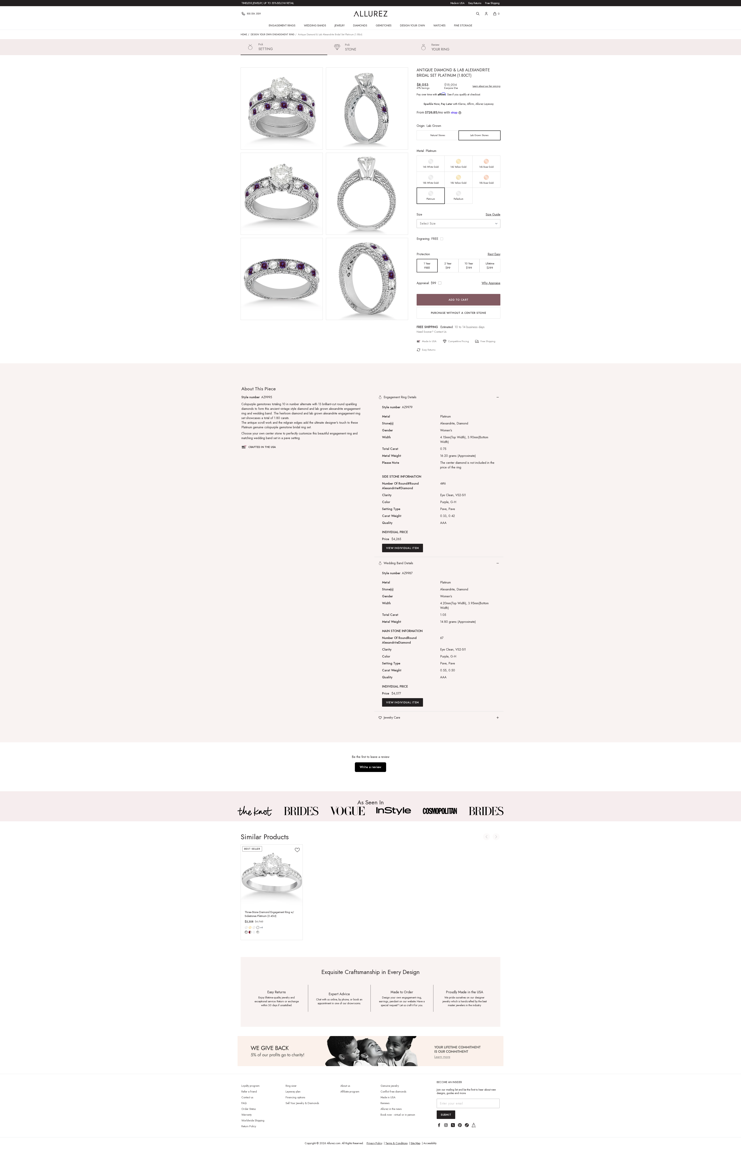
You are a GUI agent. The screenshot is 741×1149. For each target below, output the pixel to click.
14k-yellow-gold (250, 927)
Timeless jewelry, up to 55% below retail (267, 3)
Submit (446, 1115)
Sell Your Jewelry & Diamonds (302, 1103)
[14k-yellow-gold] (250, 927)
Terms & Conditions (396, 1143)
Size (419, 214)
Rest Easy (494, 254)
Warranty (246, 1115)
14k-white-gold (246, 927)
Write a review (370, 767)
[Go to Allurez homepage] (370, 14)
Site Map (415, 1143)
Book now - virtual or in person (398, 1115)
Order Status (248, 1109)
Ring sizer (291, 1086)
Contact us (247, 1097)
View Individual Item (402, 548)
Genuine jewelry (390, 1086)
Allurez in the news (391, 1109)
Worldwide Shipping (252, 1120)
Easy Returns (474, 3)
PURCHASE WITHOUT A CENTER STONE (458, 313)
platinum (257, 927)
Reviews (385, 1103)
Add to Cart (459, 300)
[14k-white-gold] (246, 927)
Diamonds (360, 25)
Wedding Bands (315, 25)
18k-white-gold (253, 927)
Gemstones (384, 25)
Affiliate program (349, 1091)
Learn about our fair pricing (486, 86)
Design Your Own (412, 25)
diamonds (246, 932)
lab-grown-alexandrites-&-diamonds (253, 932)
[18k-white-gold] (253, 927)
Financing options (295, 1097)
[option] (438, 135)
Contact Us (440, 332)
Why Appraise (491, 283)
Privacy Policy (374, 1143)
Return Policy (248, 1126)
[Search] (478, 14)
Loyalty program (250, 1086)
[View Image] (255, 811)
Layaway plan (293, 1091)
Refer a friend (249, 1091)
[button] (458, 239)
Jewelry (340, 25)
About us (345, 1086)
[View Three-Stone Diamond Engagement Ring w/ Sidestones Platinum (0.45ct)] (272, 875)
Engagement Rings (282, 25)
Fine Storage (463, 25)
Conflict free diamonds (393, 1091)
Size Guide (493, 214)
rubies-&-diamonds (250, 932)
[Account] (486, 14)
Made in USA (457, 3)
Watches (439, 25)
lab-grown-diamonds (257, 932)
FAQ (244, 1103)
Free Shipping (492, 3)
